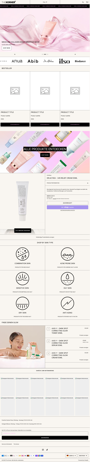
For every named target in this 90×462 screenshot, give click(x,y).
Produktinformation (52, 182)
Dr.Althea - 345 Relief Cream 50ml (61, 177)
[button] (22, 230)
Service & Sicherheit (7, 444)
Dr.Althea (48, 174)
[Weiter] (74, 54)
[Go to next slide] (41, 54)
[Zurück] (15, 54)
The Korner (16, 444)
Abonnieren (44, 437)
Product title (7, 112)
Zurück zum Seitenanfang (44, 371)
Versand (54, 198)
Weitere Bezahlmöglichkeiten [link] (66, 209)
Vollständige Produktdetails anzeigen (44, 236)
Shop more (44, 154)
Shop (43, 2)
